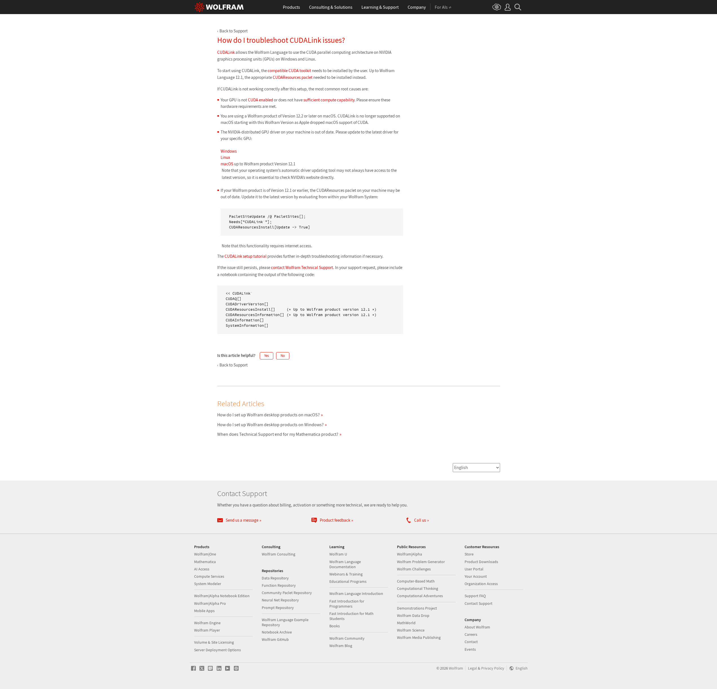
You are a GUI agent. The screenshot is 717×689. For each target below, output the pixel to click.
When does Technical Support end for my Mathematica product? (277, 434)
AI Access (201, 569)
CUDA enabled (260, 100)
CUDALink (226, 52)
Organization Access (481, 583)
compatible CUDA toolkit (289, 70)
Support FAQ (475, 595)
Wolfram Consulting (278, 554)
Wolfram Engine (207, 622)
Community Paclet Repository (287, 592)
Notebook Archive (277, 632)
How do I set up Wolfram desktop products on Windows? (270, 424)
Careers (471, 634)
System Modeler (207, 583)
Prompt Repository (278, 607)
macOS (227, 163)
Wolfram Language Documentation (345, 564)
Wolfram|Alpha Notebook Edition (222, 595)
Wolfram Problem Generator (421, 561)
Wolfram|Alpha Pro (210, 603)
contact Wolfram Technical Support (302, 267)
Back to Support (233, 31)
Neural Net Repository (280, 600)
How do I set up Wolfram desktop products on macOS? (268, 414)
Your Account (476, 576)
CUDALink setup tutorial (246, 256)
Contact (471, 641)
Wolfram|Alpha (409, 554)
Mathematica (205, 561)
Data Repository (275, 578)
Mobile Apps (204, 610)
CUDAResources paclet (292, 77)
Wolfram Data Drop (413, 615)
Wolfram (456, 668)
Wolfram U (338, 554)
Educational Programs (348, 581)
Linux (225, 157)
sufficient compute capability (328, 100)
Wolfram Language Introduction (356, 593)
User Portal (474, 569)
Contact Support (478, 603)
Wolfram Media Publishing (419, 637)
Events (470, 649)
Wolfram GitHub (275, 639)
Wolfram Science (411, 630)
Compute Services (209, 576)
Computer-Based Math (416, 581)
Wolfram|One (205, 554)
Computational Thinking (417, 588)
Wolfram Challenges (414, 569)
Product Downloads (481, 561)
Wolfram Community (347, 638)
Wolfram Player (207, 630)
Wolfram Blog (340, 645)
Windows (229, 151)
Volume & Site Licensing (214, 642)
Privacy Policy (492, 668)
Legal (472, 668)
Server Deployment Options (217, 649)
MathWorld (406, 622)
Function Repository (279, 585)
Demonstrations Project (417, 608)
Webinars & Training (346, 574)
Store (469, 554)
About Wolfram (477, 627)
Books (334, 625)
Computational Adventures (420, 595)
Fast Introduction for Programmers (346, 604)
